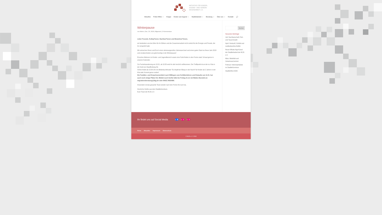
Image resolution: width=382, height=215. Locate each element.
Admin (142, 31)
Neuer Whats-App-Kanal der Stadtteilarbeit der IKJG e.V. (234, 52)
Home (139, 130)
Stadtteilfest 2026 (231, 71)
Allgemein (158, 31)
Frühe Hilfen (157, 17)
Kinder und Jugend (180, 17)
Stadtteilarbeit (196, 17)
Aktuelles (147, 17)
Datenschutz (167, 130)
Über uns (220, 17)
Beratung (209, 17)
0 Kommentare (167, 31)
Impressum (156, 130)
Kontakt (230, 17)
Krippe (168, 17)
